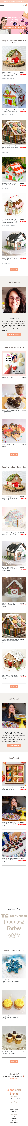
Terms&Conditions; (14, 1122)
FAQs (14, 1116)
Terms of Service (14, 1109)
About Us (14, 1106)
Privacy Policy (14, 1120)
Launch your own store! (14, 1098)
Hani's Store (14, 335)
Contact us (14, 1118)
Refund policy (14, 1111)
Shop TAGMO (14, 745)
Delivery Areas (14, 1107)
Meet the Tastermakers (14, 1104)
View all (14, 270)
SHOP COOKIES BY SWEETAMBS (14, 28)
